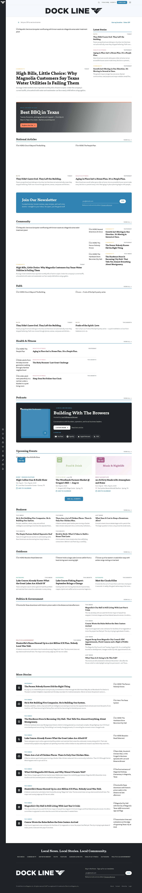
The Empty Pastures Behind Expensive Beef (34, 534)
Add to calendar (24, 488)
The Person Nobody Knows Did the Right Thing (117, 246)
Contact (117, 886)
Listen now (62, 428)
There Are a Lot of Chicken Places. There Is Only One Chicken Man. (73, 519)
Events (113, 2)
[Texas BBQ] (3, 469)
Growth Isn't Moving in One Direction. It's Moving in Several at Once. (110, 69)
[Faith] (3, 451)
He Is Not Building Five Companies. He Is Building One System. (33, 519)
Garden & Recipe (76, 857)
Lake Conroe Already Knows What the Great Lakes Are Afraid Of (32, 582)
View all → (128, 140)
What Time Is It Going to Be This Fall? (101, 657)
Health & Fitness (99, 50)
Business (21, 857)
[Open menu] (130, 2)
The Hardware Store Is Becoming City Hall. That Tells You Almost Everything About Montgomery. (118, 260)
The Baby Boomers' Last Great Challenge (50, 362)
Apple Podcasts (85, 436)
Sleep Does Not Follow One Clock (47, 378)
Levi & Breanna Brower (69, 417)
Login (130, 886)
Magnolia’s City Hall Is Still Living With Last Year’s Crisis (106, 608)
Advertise (124, 886)
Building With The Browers (81, 412)
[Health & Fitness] (3, 447)
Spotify (71, 436)
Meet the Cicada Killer (106, 580)
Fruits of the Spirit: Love (87, 325)
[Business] (3, 464)
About (112, 886)
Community (20, 69)
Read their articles (77, 428)
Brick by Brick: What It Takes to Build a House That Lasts (72, 535)
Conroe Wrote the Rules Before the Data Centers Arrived (105, 624)
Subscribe (122, 2)
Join (122, 201)
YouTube (60, 436)
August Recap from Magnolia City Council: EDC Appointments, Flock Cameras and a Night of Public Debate (106, 641)
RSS (97, 436)
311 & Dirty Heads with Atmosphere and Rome (112, 481)
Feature (63, 857)
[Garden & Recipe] (3, 442)
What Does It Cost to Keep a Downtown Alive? (111, 519)
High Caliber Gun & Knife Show (31, 479)
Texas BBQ (105, 2)
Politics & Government (25, 640)
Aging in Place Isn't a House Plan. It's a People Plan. (112, 53)
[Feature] (3, 434)
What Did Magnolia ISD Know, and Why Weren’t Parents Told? (55, 771)
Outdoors (20, 577)
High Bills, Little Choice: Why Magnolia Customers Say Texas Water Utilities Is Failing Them (47, 78)
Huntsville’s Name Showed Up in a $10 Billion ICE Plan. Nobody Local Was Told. (47, 644)
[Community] (3, 429)
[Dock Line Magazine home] (73, 11)
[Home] (3, 2)
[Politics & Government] (3, 456)
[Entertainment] (3, 460)
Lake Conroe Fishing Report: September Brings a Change (69, 582)
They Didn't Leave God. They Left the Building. (108, 38)
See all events (74, 499)
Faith (95, 34)
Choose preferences (106, 205)
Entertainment (45, 857)
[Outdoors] (3, 438)
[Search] (98, 2)
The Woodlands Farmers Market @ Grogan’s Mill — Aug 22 (73, 481)
